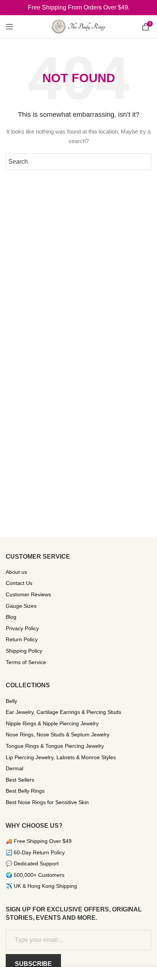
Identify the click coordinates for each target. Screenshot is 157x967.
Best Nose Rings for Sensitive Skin (47, 802)
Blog (11, 617)
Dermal (14, 768)
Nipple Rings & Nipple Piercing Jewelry (52, 723)
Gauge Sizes (21, 606)
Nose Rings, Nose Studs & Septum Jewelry (57, 734)
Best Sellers (20, 780)
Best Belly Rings (25, 791)
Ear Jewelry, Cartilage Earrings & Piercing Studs (63, 712)
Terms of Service (26, 662)
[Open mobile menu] (9, 26)
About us (16, 572)
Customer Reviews (28, 594)
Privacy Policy (22, 628)
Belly (11, 701)
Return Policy (22, 639)
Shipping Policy (24, 651)
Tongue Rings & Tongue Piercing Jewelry (55, 746)
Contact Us (19, 583)
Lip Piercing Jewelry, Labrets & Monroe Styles (61, 757)
